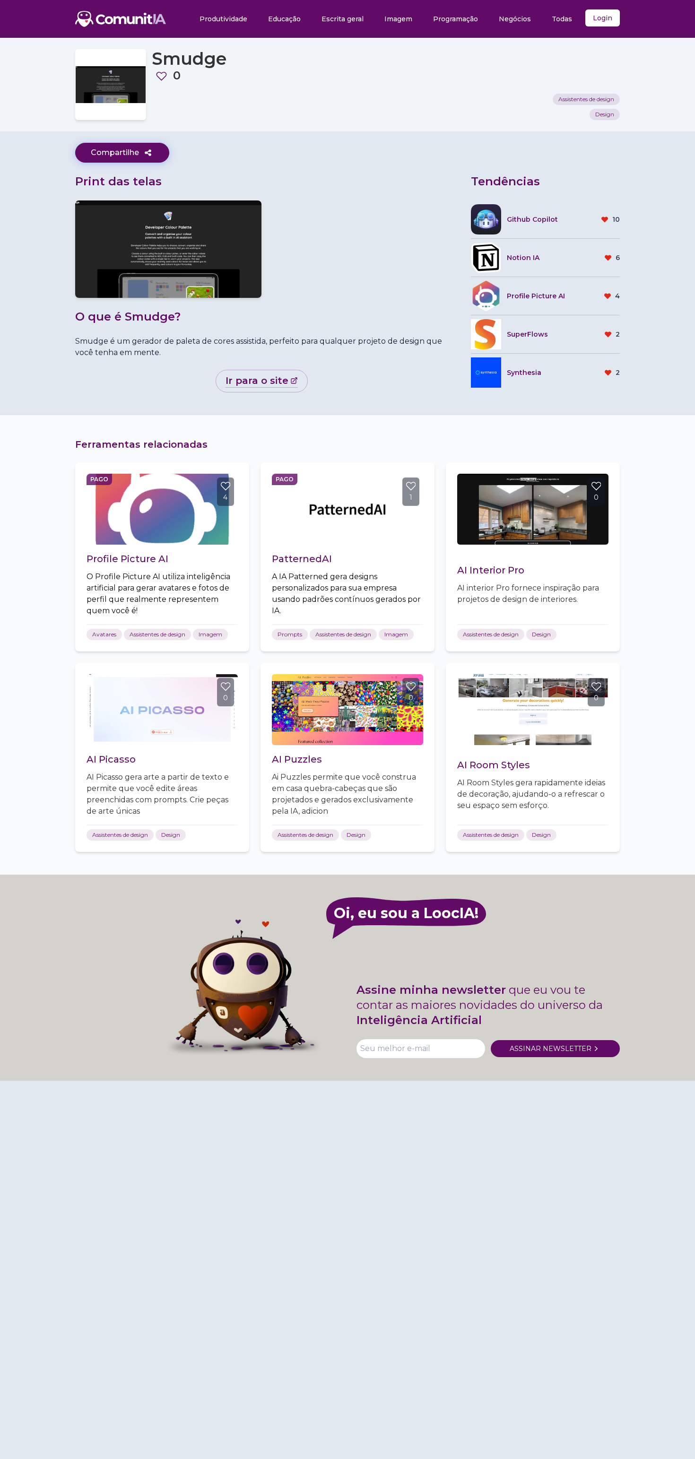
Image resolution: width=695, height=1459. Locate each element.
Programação (455, 19)
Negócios (515, 19)
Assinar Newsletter (550, 1048)
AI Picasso (111, 759)
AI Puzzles (297, 759)
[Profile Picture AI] (162, 509)
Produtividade (223, 19)
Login (602, 18)
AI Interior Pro (490, 570)
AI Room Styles (493, 765)
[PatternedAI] (347, 509)
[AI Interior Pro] (532, 509)
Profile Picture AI (127, 558)
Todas (562, 19)
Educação (284, 19)
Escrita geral (342, 19)
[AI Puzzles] (347, 709)
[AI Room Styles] (532, 709)
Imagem (398, 19)
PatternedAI (302, 558)
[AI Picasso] (162, 709)
